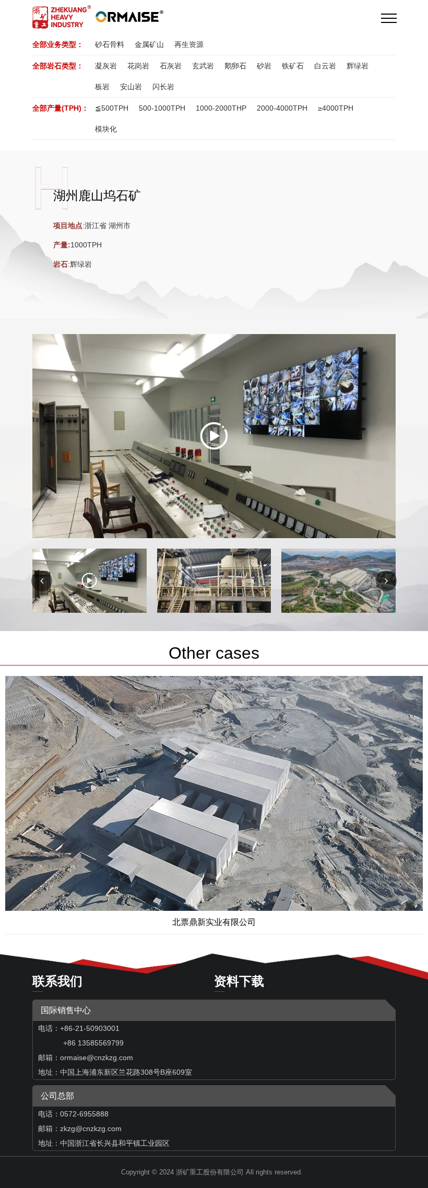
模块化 (106, 129)
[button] (386, 581)
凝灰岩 (106, 66)
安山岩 (131, 86)
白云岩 (325, 66)
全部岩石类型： (58, 66)
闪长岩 (163, 86)
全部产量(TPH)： (60, 108)
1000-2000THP (221, 108)
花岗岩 (138, 66)
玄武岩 (203, 66)
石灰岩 (171, 66)
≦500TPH (111, 108)
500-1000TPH (162, 108)
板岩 (102, 86)
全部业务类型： (58, 44)
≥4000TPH (335, 108)
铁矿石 (293, 66)
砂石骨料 (109, 44)
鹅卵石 (235, 66)
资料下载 (239, 981)
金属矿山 (149, 44)
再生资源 (189, 44)
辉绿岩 (357, 66)
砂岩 (264, 66)
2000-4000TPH (282, 108)
